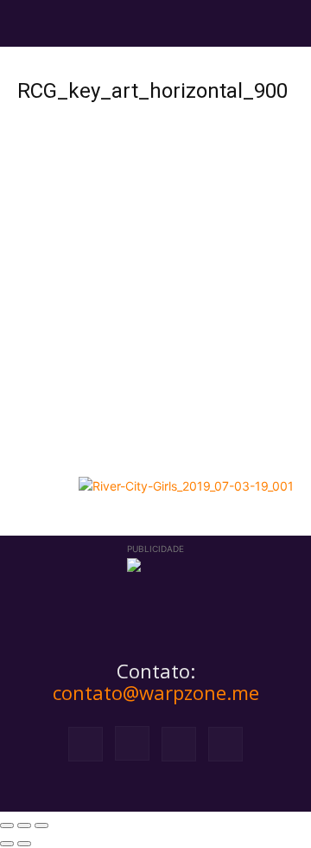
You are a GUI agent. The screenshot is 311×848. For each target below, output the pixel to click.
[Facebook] (85, 744)
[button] (29, 23)
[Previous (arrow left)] (7, 843)
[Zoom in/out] (41, 825)
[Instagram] (132, 743)
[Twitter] (179, 744)
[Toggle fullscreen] (24, 825)
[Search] (287, 23)
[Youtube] (225, 744)
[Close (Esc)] (7, 825)
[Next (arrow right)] (24, 843)
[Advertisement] (155, 303)
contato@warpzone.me (156, 692)
